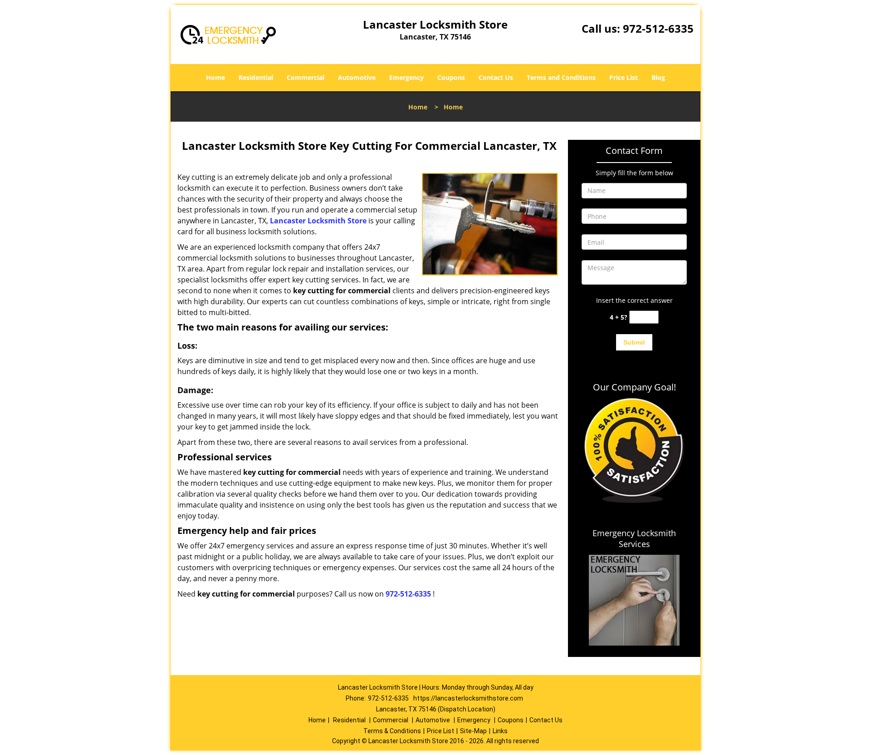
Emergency (406, 77)
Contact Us (496, 77)
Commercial (305, 77)
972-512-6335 (658, 28)
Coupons (451, 77)
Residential (256, 77)
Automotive (357, 77)
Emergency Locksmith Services (634, 538)
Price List (623, 77)
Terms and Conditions (561, 77)
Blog (658, 77)
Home (215, 77)
